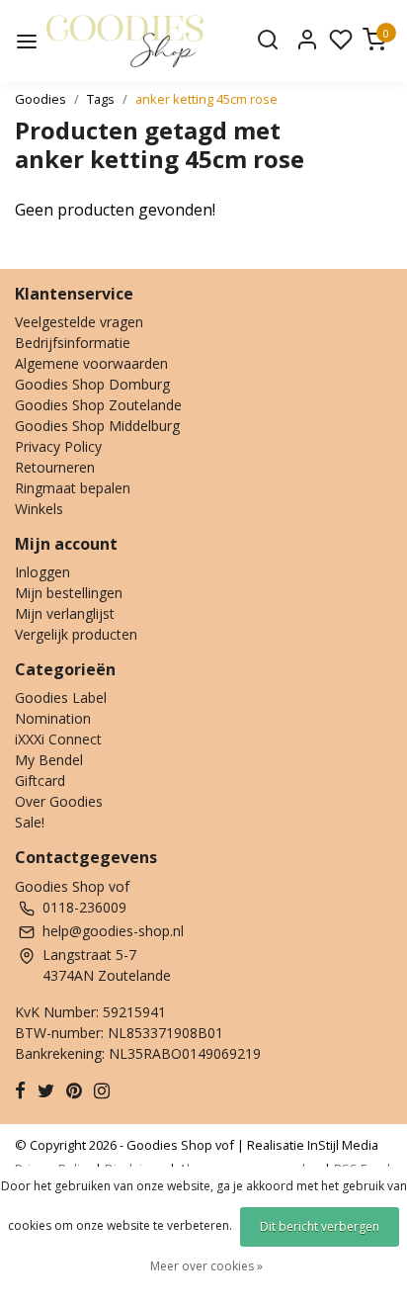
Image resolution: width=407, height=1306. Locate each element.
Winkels (39, 508)
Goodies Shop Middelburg (97, 425)
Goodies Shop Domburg (92, 384)
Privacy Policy (58, 446)
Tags (101, 99)
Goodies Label (61, 697)
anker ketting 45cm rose (206, 99)
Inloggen (42, 572)
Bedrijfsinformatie (72, 342)
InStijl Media (341, 1145)
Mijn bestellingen (68, 592)
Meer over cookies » (206, 1266)
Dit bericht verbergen (319, 1226)
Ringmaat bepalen (72, 488)
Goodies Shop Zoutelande (98, 404)
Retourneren (55, 467)
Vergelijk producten (76, 634)
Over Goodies (59, 801)
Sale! (29, 822)
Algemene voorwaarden (91, 363)
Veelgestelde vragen (79, 321)
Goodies (40, 99)
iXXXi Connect (58, 739)
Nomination (53, 718)
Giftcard (40, 780)
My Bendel (49, 759)
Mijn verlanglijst (65, 613)
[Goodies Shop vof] (125, 41)
